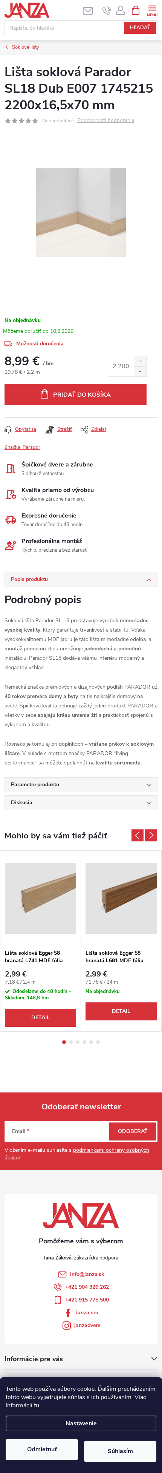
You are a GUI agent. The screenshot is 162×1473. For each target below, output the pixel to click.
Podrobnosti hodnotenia (105, 120)
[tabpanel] (40, 941)
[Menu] (152, 10)
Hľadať (140, 27)
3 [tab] (77, 1042)
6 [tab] (98, 1042)
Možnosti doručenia (40, 343)
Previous (137, 835)
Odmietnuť (42, 1449)
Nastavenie (81, 1423)
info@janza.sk (87, 1274)
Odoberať (133, 1131)
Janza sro (87, 1312)
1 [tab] (64, 1042)
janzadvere (87, 1325)
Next (151, 835)
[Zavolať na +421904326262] (107, 10)
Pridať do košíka (82, 395)
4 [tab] (84, 1042)
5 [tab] (91, 1042)
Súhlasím (120, 1451)
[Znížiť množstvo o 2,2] (140, 371)
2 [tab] (71, 1042)
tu (36, 1405)
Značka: (22, 447)
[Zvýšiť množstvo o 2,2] (140, 361)
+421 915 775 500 (87, 1299)
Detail (40, 1017)
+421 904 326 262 (87, 1287)
